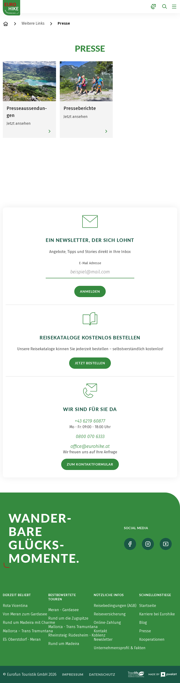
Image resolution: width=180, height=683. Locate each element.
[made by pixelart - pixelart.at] (162, 674)
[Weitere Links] (153, 6)
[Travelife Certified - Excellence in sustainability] (136, 674)
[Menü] (174, 7)
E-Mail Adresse (90, 263)
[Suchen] (164, 7)
